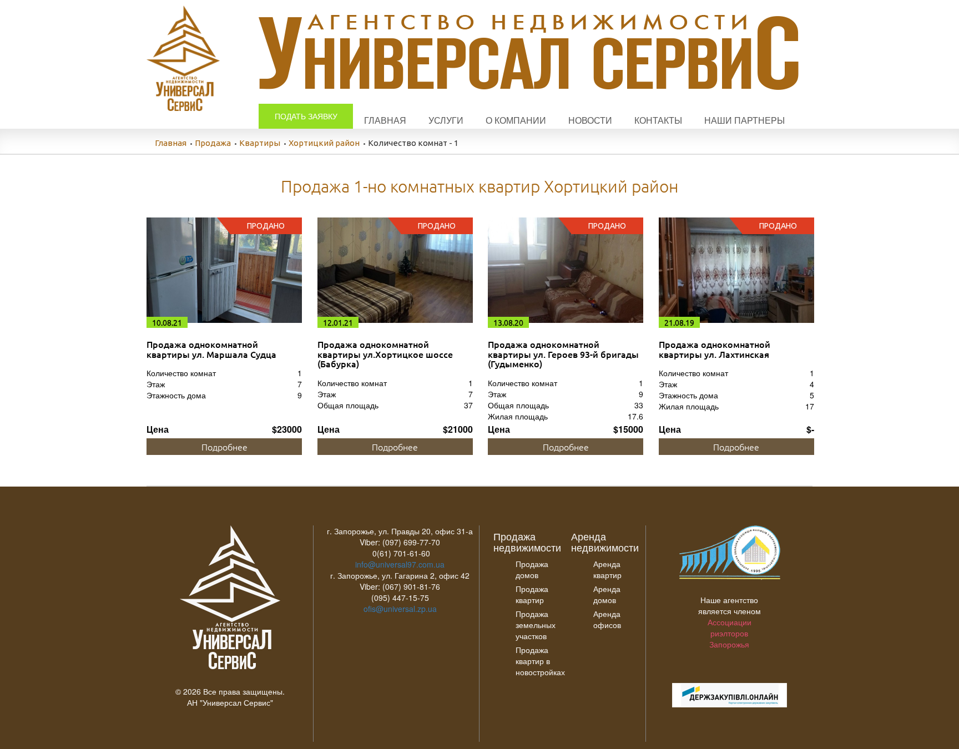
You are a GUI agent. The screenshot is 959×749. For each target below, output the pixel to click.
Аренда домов (606, 594)
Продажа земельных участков (536, 624)
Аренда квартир (607, 569)
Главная (385, 120)
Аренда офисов (607, 619)
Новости (590, 120)
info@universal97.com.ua (400, 564)
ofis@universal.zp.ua (400, 608)
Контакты (658, 120)
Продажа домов (532, 569)
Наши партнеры (744, 120)
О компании (516, 120)
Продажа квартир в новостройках (540, 660)
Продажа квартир (532, 594)
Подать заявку (306, 116)
